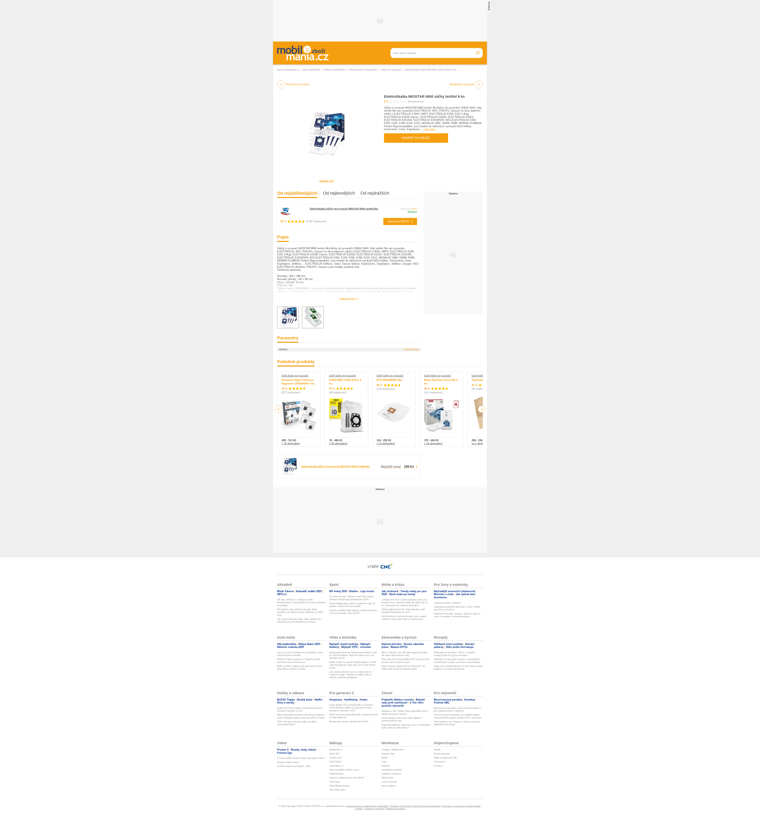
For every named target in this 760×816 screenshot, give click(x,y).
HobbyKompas (336, 773)
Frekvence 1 (440, 761)
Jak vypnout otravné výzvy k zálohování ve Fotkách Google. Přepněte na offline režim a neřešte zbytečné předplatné (350, 675)
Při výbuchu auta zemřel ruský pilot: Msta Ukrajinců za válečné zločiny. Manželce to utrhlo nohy (300, 612)
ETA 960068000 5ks (389, 379)
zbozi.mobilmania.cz (288, 69)
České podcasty (442, 754)
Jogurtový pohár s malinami (447, 603)
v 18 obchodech (433, 443)
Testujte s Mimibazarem (393, 749)
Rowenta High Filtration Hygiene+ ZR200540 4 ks (298, 381)
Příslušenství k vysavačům (363, 69)
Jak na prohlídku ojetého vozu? (344, 770)
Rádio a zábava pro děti (445, 757)
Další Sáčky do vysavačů (295, 375)
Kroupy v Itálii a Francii (288, 762)
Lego (384, 761)
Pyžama (386, 766)
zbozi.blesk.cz (336, 766)
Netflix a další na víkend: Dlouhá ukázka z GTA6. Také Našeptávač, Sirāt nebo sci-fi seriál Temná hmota (352, 665)
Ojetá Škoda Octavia (339, 786)
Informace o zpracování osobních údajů (461, 806)
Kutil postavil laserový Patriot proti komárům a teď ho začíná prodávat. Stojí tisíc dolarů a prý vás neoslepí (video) (353, 655)
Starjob (437, 749)
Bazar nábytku (389, 786)
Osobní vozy (335, 757)
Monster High (388, 754)
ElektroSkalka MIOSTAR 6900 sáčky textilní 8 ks (424, 96)
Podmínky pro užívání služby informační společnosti (415, 806)
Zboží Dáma (335, 761)
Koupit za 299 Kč (416, 138)
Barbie (385, 757)
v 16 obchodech (291, 443)
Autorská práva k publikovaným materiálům (367, 806)
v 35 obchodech (338, 443)
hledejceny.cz (335, 749)
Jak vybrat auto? (337, 790)
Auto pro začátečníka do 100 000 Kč (346, 777)
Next (481, 409)
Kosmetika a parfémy (392, 770)
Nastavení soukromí (374, 808)
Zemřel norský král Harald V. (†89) (293, 766)
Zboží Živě (334, 754)
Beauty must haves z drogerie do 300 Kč (349, 721)
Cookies (359, 808)
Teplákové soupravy (391, 773)
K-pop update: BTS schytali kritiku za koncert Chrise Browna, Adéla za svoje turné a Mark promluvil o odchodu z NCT (351, 708)
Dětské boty (387, 777)
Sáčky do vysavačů (391, 69)
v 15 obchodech (386, 443)
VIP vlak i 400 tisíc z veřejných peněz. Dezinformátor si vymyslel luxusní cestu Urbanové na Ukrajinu (301, 602)
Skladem (412, 211)
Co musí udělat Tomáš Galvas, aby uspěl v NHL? (301, 758)
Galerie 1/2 (326, 181)
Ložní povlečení (389, 782)
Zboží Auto (334, 782)
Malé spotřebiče (311, 69)
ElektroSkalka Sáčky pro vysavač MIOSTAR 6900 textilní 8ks (344, 208)
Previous (278, 409)
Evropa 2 (438, 766)
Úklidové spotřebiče (334, 69)
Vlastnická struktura (395, 808)
